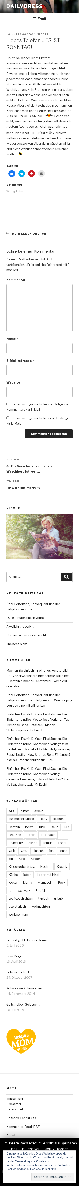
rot (11, 891)
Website (13, 382)
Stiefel (40, 891)
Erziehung (16, 843)
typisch (43, 898)
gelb (12, 851)
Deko (54, 827)
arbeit (38, 811)
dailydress (24, 6)
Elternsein (48, 835)
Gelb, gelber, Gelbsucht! (23, 1004)
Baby (43, 819)
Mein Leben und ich (29, 233)
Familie (48, 843)
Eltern (31, 835)
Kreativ (62, 867)
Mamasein (44, 883)
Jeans (63, 851)
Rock (61, 883)
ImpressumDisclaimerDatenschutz (15, 1104)
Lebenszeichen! (17, 972)
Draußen (15, 835)
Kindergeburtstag (22, 867)
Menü (41, 18)
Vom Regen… (16, 956)
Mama (27, 883)
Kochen (45, 867)
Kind (22, 859)
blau (42, 827)
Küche (13, 875)
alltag (25, 811)
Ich (51, 851)
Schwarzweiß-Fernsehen (24, 988)
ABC (12, 811)
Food (62, 843)
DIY (66, 827)
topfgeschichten (21, 898)
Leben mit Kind (48, 875)
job (11, 859)
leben (27, 875)
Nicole (43, 34)
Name (12, 339)
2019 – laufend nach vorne (25, 618)
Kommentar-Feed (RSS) (23, 1127)
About (10, 1135)
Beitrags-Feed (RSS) (21, 1118)
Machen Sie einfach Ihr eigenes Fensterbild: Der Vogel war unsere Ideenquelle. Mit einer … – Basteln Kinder (39, 676)
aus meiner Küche (21, 819)
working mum (18, 914)
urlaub (58, 898)
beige (29, 827)
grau (24, 851)
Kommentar (15, 280)
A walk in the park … (20, 626)
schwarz (24, 891)
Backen (58, 819)
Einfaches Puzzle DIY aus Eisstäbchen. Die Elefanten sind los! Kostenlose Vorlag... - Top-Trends (38, 719)
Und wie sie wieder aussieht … (27, 635)
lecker (13, 883)
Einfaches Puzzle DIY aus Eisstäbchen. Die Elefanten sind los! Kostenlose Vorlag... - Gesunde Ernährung (36, 774)
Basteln (14, 827)
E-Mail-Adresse (20, 361)
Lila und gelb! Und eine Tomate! (28, 940)
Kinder (35, 859)
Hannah (38, 851)
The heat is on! (16, 644)
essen (32, 843)
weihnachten (40, 907)
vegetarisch (17, 907)
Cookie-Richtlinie (46, 1168)
